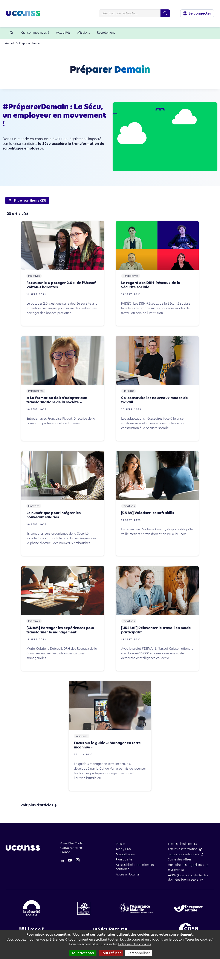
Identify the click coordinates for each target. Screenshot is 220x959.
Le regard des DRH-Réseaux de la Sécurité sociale (150, 285)
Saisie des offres (179, 859)
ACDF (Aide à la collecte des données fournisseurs (188, 877)
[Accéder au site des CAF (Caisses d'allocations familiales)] (83, 908)
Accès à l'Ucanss (127, 874)
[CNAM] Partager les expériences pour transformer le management (60, 630)
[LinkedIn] (62, 860)
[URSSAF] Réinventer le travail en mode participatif (156, 630)
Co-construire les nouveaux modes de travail (154, 400)
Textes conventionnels (183, 854)
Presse (120, 844)
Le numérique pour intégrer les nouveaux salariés (53, 515)
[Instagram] (77, 860)
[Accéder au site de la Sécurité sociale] (31, 908)
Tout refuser (111, 953)
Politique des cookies (134, 944)
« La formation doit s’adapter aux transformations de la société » (56, 400)
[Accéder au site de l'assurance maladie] (136, 908)
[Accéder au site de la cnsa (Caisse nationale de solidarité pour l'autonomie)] (188, 929)
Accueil (9, 43)
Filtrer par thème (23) (29, 200)
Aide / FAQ (123, 849)
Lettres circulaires (180, 844)
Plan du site (124, 859)
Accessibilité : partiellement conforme (135, 867)
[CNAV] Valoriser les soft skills (147, 513)
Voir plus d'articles (36, 805)
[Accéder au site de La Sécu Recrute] (110, 929)
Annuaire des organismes (186, 865)
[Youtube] (70, 860)
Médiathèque (125, 854)
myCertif (174, 870)
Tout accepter (83, 953)
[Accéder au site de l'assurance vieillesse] (188, 908)
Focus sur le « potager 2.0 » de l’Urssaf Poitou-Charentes (61, 285)
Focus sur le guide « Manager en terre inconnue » (107, 745)
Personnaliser (138, 953)
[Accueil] (12, 33)
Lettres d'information (182, 849)
